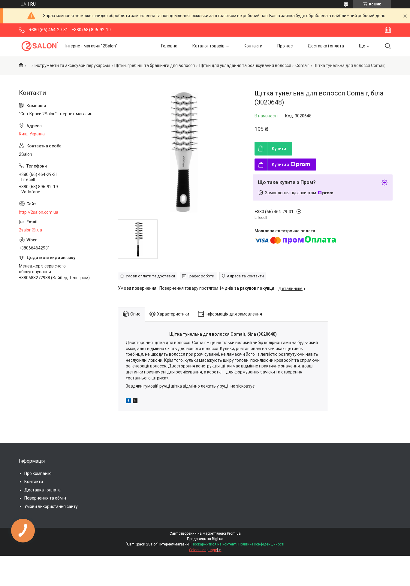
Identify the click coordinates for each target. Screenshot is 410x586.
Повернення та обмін (45, 498)
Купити (279, 148)
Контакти (253, 46)
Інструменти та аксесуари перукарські (72, 65)
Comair (302, 65)
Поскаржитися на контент (213, 544)
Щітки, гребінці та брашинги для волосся (154, 65)
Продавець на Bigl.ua (205, 539)
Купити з (280, 164)
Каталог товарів (208, 46)
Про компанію (38, 473)
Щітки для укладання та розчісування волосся (245, 65)
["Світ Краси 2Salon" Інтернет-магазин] (40, 46)
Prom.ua (234, 533)
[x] (135, 401)
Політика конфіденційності (261, 544)
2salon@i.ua (30, 230)
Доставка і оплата (326, 46)
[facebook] (128, 401)
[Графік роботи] (388, 30)
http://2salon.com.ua (38, 212)
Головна (169, 46)
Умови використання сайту (51, 506)
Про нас (285, 46)
